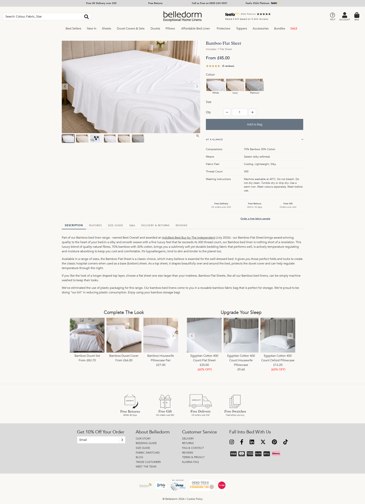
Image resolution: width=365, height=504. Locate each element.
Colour (210, 74)
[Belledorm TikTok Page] (285, 442)
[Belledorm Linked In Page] (252, 442)
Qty (208, 112)
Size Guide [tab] (115, 225)
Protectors (223, 28)
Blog (139, 457)
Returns (188, 443)
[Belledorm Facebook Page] (242, 442)
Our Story (143, 438)
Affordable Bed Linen (195, 28)
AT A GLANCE (214, 139)
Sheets (106, 28)
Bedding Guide (146, 443)
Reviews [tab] (181, 225)
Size (208, 102)
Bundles (279, 28)
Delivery (188, 438)
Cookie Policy (195, 499)
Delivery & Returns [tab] (155, 225)
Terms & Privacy (193, 457)
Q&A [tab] (132, 225)
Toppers (241, 28)
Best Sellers (73, 28)
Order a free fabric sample (255, 218)
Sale (294, 28)
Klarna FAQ (190, 462)
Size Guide (143, 448)
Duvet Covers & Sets (130, 28)
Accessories (261, 28)
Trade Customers (148, 462)
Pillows (170, 28)
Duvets (155, 28)
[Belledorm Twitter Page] (263, 442)
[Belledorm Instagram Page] (231, 442)
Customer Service (199, 432)
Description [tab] (74, 225)
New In (91, 28)
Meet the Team (146, 466)
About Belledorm (153, 432)
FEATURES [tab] (95, 225)
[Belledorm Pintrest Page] (274, 442)
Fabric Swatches (148, 453)
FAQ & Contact (193, 448)
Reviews (187, 453)
